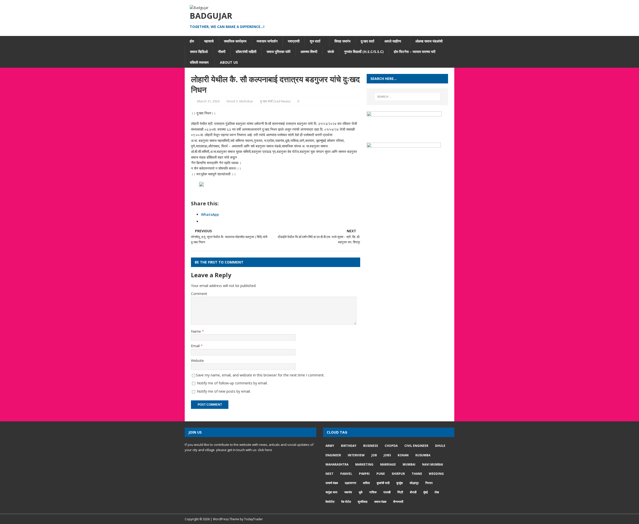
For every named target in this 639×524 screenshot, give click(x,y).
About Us (229, 62)
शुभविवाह (362, 502)
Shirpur (398, 474)
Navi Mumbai (432, 464)
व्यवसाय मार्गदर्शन (267, 41)
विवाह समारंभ (342, 41)
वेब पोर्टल (346, 502)
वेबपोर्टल (329, 502)
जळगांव (348, 492)
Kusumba (422, 455)
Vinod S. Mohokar (239, 101)
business (370, 446)
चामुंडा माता (331, 492)
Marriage (388, 464)
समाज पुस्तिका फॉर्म (278, 51)
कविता (366, 483)
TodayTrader (253, 519)
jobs (387, 455)
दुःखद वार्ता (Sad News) (275, 101)
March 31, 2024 (208, 101)
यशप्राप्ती (294, 41)
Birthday (348, 446)
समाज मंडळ (380, 502)
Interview (356, 455)
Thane (417, 474)
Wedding (436, 474)
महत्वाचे (209, 41)
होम (192, 41)
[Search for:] (407, 96)
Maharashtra (336, 464)
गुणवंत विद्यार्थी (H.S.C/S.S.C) (364, 51)
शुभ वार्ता (315, 41)
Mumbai (409, 464)
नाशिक (373, 492)
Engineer (333, 455)
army (329, 446)
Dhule (440, 446)
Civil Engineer (416, 446)
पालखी (387, 492)
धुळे (360, 492)
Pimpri (364, 474)
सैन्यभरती (398, 502)
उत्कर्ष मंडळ (331, 483)
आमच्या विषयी (309, 51)
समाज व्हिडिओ (199, 51)
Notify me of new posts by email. (224, 391)
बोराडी (413, 492)
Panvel (346, 474)
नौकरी (221, 51)
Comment (199, 293)
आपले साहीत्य (392, 41)
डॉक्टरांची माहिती (246, 51)
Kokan (403, 455)
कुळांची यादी (383, 483)
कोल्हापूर (414, 483)
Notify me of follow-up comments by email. (232, 383)
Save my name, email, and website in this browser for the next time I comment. (260, 375)
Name (196, 331)
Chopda (391, 446)
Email (196, 345)
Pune (380, 474)
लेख (437, 492)
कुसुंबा (399, 483)
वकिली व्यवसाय (200, 62)
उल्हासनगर (350, 483)
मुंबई (425, 492)
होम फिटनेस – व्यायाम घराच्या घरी (414, 51)
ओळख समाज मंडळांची (429, 41)
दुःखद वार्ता (367, 41)
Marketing (364, 464)
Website (197, 360)
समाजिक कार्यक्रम (235, 41)
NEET (329, 474)
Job (374, 455)
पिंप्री (400, 492)
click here (265, 450)
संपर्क (330, 51)
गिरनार (429, 483)
